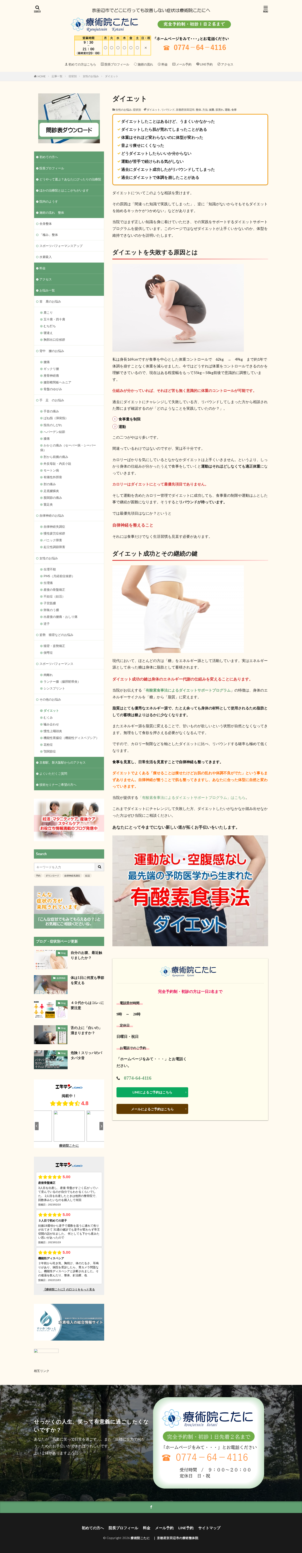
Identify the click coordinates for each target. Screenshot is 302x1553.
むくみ (48, 717)
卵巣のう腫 (51, 610)
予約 (38, 875)
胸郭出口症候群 (54, 339)
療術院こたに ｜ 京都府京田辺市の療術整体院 (164, 1538)
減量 (211, 109)
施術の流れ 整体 (51, 212)
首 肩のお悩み (50, 301)
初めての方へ (48, 157)
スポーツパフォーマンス (56, 663)
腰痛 (47, 362)
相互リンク (41, 1371)
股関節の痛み (53, 497)
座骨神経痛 (51, 375)
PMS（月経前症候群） (59, 576)
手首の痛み (51, 411)
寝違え (48, 333)
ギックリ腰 (51, 368)
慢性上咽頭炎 (53, 731)
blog (63, 953)
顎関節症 (50, 751)
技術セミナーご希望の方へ (57, 784)
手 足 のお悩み (51, 400)
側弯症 (48, 652)
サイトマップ (209, 1528)
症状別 (73, 76)
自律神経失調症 (54, 526)
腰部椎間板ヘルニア (57, 382)
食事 (234, 109)
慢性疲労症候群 (54, 533)
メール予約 (164, 1528)
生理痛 (48, 583)
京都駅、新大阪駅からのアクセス (62, 762)
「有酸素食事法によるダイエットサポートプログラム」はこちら (192, 797)
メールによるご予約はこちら (152, 1109)
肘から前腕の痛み (56, 457)
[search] (99, 867)
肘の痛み (50, 484)
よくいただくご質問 (53, 773)
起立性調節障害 (54, 547)
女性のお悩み (91, 76)
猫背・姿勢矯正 (54, 646)
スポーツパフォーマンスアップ (61, 246)
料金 (42, 268)
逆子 (47, 623)
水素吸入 (45, 257)
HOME (42, 76)
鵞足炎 (48, 504)
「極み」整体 (48, 234)
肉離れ (48, 675)
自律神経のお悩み (51, 515)
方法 (205, 109)
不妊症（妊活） (54, 596)
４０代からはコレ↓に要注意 (87, 1005)
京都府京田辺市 (185, 109)
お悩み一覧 (47, 290)
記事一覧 (57, 76)
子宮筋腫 (50, 603)
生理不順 (50, 569)
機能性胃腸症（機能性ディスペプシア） (71, 738)
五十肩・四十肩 (54, 319)
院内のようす (48, 201)
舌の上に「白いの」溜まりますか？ (86, 1030)
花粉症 (48, 744)
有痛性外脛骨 (53, 477)
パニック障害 (53, 540)
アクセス (45, 279)
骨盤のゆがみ (53, 389)
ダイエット (111, 76)
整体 (198, 109)
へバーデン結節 (54, 432)
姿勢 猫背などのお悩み (56, 635)
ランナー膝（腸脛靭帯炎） (62, 681)
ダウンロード (52, 875)
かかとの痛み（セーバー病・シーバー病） (68, 447)
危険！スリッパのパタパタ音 (86, 1055)
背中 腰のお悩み (51, 351)
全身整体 (45, 223)
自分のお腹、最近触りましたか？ (86, 955)
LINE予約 (186, 1528)
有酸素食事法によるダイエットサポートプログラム (188, 690)
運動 (227, 109)
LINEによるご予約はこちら (152, 1092)
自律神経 (61, 978)
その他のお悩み (50, 699)
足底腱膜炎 (51, 491)
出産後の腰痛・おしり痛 (60, 616)
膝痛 (47, 438)
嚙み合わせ (51, 724)
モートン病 (51, 470)
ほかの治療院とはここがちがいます (64, 190)
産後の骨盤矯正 (54, 589)
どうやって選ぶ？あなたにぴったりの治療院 (70, 179)
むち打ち (50, 326)
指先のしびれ (53, 425)
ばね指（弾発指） (56, 418)
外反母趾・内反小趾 (57, 463)
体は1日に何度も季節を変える (87, 980)
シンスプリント (54, 688)
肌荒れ (220, 109)
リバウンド (168, 109)
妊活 (87, 875)
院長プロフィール (51, 168)
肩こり (48, 312)
